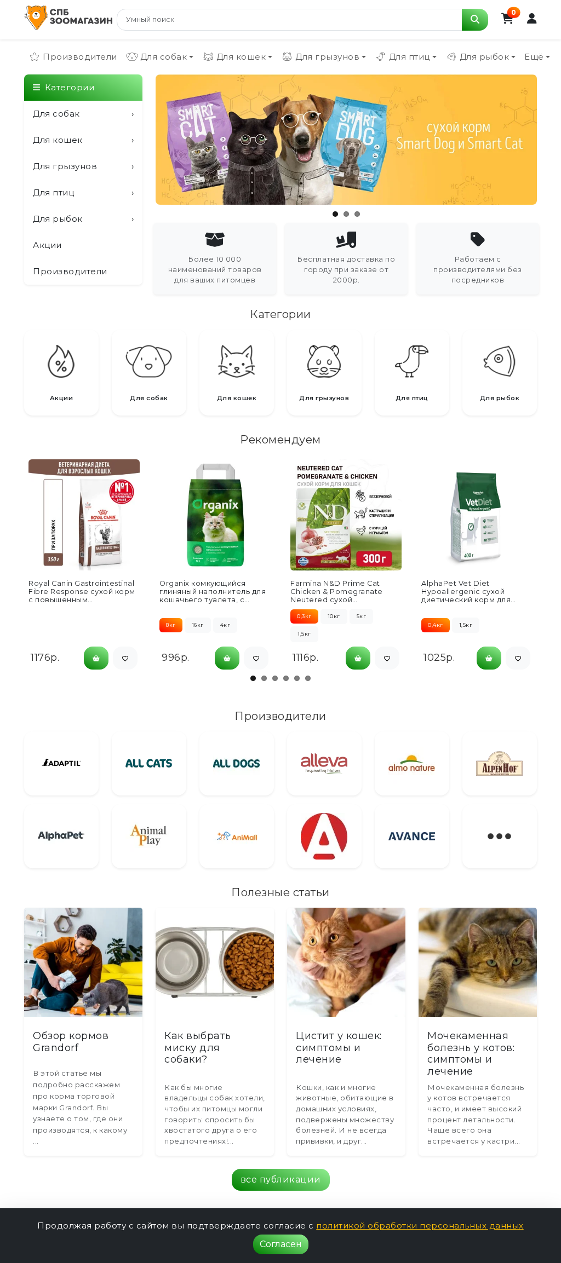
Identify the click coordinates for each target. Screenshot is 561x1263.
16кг (198, 625)
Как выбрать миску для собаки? (197, 1047)
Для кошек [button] (241, 56)
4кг (225, 625)
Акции (47, 245)
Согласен (281, 1244)
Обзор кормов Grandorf (70, 1042)
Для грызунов (83, 166)
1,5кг (304, 634)
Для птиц (83, 192)
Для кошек (83, 140)
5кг (362, 616)
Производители (80, 56)
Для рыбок (83, 219)
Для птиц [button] (409, 56)
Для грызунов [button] (327, 56)
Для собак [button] (163, 56)
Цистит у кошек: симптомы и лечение (339, 1047)
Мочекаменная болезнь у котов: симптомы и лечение (470, 1053)
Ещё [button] (534, 56)
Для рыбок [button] (485, 56)
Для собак (83, 113)
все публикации (281, 1179)
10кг (334, 616)
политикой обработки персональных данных (420, 1225)
